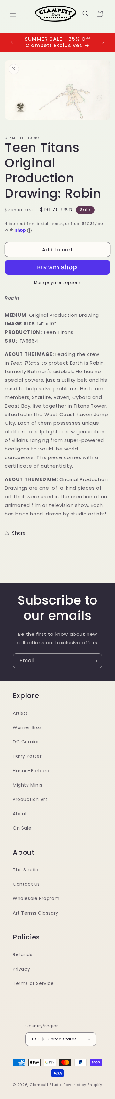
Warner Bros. (28, 727)
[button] (13, 14)
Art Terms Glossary (35, 913)
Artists (20, 713)
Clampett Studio (46, 1084)
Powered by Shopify (83, 1084)
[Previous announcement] (12, 42)
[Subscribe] (95, 660)
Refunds (22, 954)
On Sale (22, 828)
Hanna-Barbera (31, 771)
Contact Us (26, 884)
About (20, 814)
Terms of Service (33, 983)
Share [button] (19, 533)
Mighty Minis (27, 785)
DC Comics (26, 742)
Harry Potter (27, 756)
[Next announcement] (103, 42)
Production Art (30, 799)
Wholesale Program (36, 898)
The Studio (26, 870)
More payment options (57, 282)
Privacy (21, 969)
